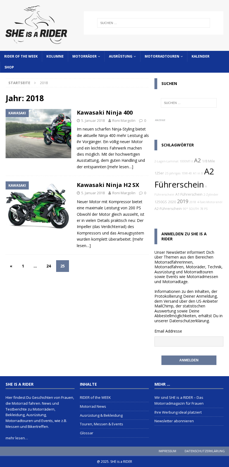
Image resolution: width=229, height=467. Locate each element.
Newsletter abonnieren (174, 420)
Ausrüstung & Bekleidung (101, 415)
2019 (182, 201)
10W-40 (187, 173)
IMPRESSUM (167, 451)
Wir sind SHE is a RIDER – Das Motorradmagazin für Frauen (179, 400)
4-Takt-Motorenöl (209, 202)
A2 (197, 160)
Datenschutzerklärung (189, 320)
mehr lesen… (17, 437)
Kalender (200, 56)
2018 (192, 202)
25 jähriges (172, 173)
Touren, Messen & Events (101, 423)
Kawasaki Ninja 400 (105, 112)
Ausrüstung (120, 56)
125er (159, 173)
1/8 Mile (208, 161)
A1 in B (198, 173)
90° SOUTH (191, 209)
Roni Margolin (123, 120)
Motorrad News (93, 406)
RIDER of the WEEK (21, 56)
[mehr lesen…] (120, 166)
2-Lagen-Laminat (166, 161)
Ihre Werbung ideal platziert (178, 412)
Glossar (86, 432)
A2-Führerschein (168, 208)
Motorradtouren (162, 56)
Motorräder (84, 56)
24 (48, 266)
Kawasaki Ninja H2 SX (108, 185)
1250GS (160, 202)
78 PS (203, 209)
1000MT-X (186, 161)
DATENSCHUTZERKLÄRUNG (205, 451)
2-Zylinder (211, 194)
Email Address (167, 331)
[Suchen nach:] (153, 23)
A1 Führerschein (188, 194)
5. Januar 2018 (93, 120)
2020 (172, 202)
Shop (9, 67)
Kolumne (55, 56)
